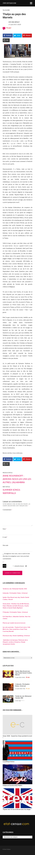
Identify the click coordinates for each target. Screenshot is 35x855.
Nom (5, 529)
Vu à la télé (6, 10)
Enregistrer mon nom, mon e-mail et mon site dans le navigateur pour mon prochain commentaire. (16, 556)
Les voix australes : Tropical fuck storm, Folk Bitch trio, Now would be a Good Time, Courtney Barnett (16, 629)
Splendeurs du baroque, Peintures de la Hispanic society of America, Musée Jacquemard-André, (15, 642)
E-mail (5, 537)
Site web (5, 545)
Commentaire (7, 509)
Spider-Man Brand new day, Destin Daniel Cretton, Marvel (23, 673)
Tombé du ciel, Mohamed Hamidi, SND (15, 589)
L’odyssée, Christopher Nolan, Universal (15, 593)
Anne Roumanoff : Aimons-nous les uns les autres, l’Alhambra (17, 479)
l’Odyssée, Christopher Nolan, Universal (15, 612)
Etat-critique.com (9, 3)
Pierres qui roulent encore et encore (14, 623)
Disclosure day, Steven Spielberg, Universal (16, 635)
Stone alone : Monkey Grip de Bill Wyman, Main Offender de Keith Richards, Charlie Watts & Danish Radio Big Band (16, 606)
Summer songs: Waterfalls (11, 491)
